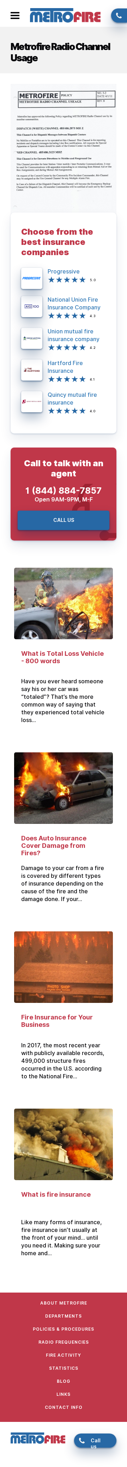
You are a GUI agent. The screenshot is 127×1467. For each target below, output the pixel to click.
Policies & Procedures (63, 1329)
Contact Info (64, 1407)
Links (63, 1394)
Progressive (64, 271)
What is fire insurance (56, 1194)
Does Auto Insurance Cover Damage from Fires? (53, 845)
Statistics (63, 1368)
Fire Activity (63, 1355)
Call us (116, 14)
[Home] (65, 15)
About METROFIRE (63, 1303)
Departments (63, 1316)
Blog (63, 1381)
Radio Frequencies (63, 1342)
